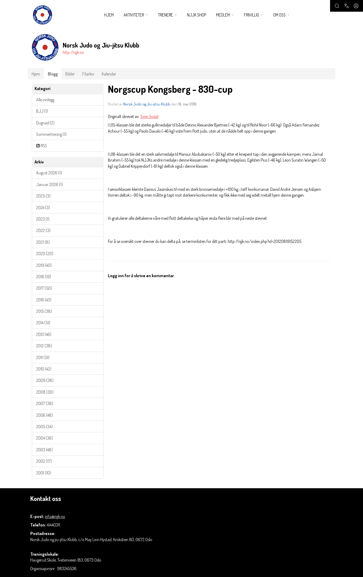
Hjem (109, 15)
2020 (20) (44, 253)
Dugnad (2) (45, 122)
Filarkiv (88, 74)
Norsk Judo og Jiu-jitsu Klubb (146, 104)
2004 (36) (44, 438)
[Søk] (337, 6)
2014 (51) (43, 322)
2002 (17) (44, 461)
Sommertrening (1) (51, 134)
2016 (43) (43, 299)
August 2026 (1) (49, 172)
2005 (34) (44, 426)
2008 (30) (44, 392)
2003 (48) (44, 449)
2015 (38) (44, 311)
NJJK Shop (196, 15)
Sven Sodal (149, 116)
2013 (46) (43, 334)
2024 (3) (43, 207)
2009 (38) (44, 380)
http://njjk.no (73, 52)
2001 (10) (43, 472)
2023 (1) (42, 219)
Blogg (53, 74)
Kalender (109, 74)
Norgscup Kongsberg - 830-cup (170, 89)
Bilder (70, 74)
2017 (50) (44, 288)
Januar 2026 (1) (49, 184)
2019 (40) (44, 265)
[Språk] (346, 6)
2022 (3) (43, 230)
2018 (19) (43, 276)
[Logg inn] (356, 6)
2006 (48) (44, 415)
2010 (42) (43, 369)
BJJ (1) (42, 111)
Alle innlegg (45, 99)
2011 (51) (42, 357)
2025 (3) (43, 196)
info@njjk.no (55, 516)
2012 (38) (44, 345)
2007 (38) (44, 403)
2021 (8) (43, 242)
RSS (43, 145)
